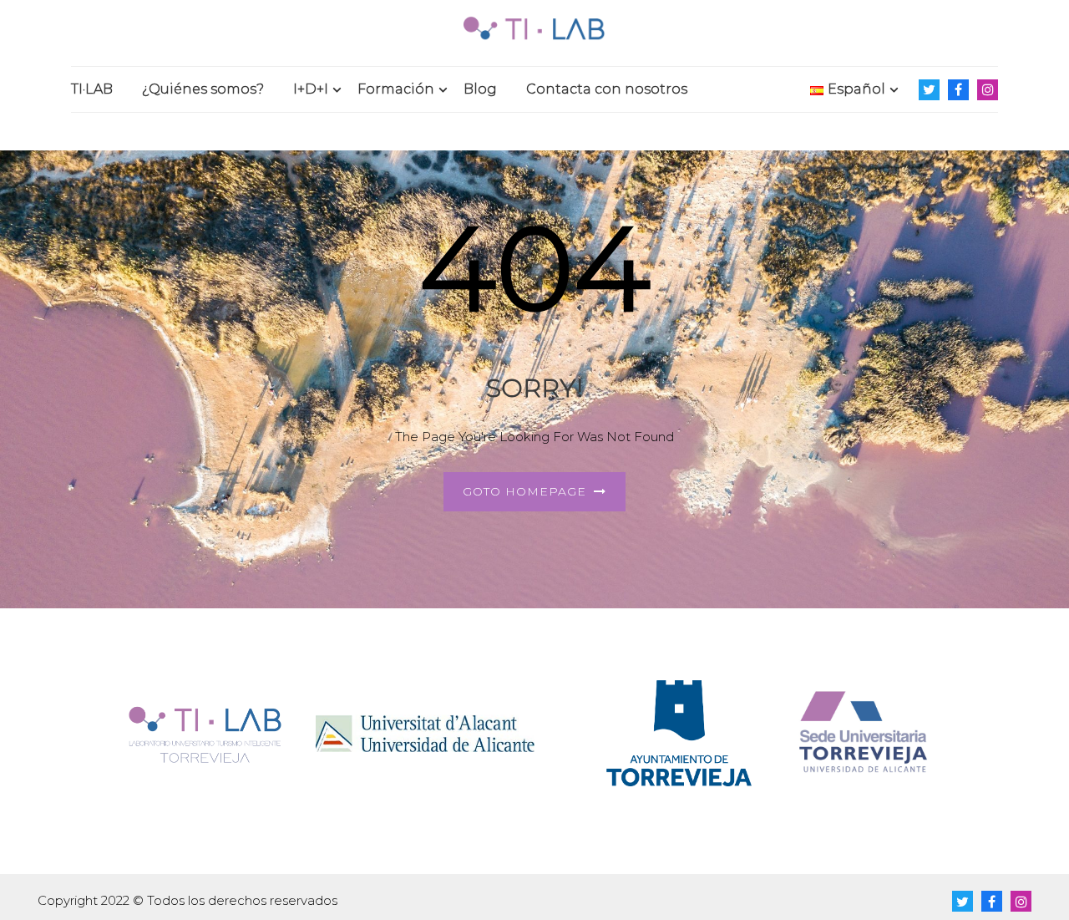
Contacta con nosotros (606, 89)
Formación (395, 89)
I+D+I (310, 89)
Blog (480, 89)
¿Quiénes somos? (203, 89)
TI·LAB (92, 89)
